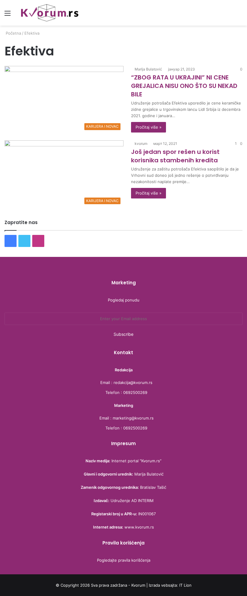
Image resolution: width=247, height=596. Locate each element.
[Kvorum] (49, 12)
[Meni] (8, 15)
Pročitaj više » (148, 127)
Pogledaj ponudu (123, 300)
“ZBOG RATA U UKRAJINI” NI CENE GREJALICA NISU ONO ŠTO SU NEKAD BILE (184, 85)
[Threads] (52, 241)
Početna (13, 33)
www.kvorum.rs (139, 527)
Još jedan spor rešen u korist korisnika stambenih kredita (175, 156)
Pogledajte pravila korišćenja (123, 560)
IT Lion (185, 585)
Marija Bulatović (148, 69)
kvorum (141, 143)
